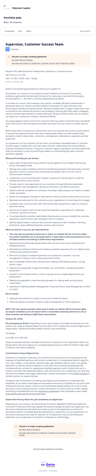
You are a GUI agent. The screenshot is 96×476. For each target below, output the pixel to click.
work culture (15, 121)
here (36, 412)
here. (67, 417)
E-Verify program (80, 373)
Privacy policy (42, 471)
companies (10, 31)
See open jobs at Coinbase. (22, 60)
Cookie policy (53, 471)
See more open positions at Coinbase (48, 449)
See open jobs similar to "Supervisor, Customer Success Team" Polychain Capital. (43, 63)
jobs (20, 31)
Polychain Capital (21, 8)
